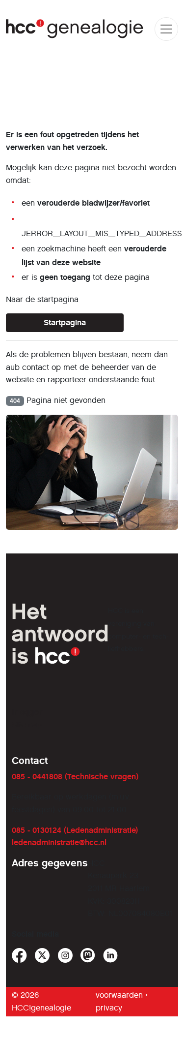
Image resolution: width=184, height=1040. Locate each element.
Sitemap (27, 724)
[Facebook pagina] (19, 955)
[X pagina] (42, 955)
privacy (109, 1007)
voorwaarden (119, 995)
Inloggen (27, 712)
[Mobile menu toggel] (166, 29)
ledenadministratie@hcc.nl (59, 842)
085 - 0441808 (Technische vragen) (75, 776)
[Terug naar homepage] (75, 29)
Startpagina (65, 322)
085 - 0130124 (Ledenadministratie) (75, 830)
